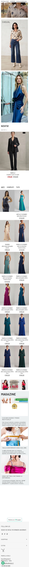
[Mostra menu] (1, 4)
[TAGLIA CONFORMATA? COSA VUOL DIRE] (14, 436)
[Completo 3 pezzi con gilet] (13, 151)
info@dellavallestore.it (7, 563)
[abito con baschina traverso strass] (22, 231)
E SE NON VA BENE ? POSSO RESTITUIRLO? (10, 418)
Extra (3, 545)
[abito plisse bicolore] (22, 201)
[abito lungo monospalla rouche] (7, 231)
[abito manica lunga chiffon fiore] (7, 325)
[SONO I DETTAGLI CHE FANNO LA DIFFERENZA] (14, 464)
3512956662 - (13, 1)
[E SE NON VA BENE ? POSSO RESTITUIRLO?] (14, 406)
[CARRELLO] (27, 4)
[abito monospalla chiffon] (22, 263)
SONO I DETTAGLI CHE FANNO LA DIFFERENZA (12, 477)
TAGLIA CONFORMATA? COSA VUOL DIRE (14, 448)
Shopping (4, 539)
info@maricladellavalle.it (21, 1)
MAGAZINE (8, 394)
